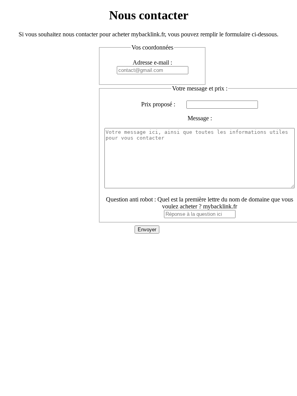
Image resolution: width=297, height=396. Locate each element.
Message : (200, 118)
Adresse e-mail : (152, 62)
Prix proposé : (158, 104)
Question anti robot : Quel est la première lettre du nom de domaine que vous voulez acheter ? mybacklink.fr (199, 203)
